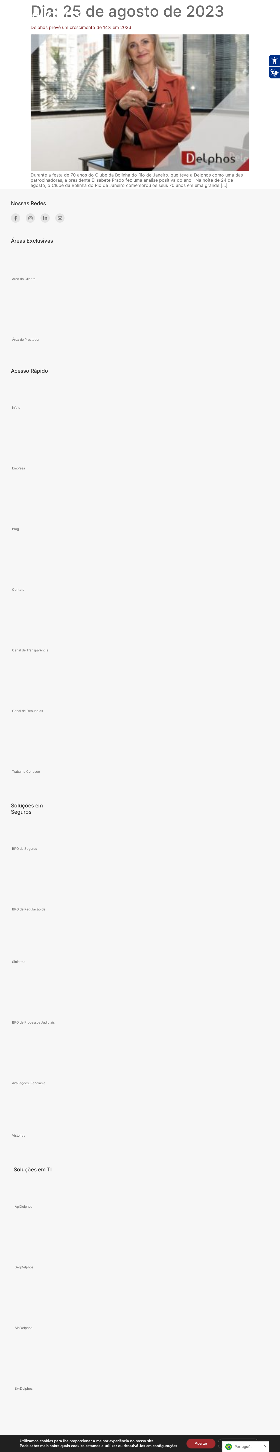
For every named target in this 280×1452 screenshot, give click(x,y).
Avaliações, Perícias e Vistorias (28, 1109)
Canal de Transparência (30, 650)
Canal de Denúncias (27, 711)
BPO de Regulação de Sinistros (28, 935)
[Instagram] (30, 218)
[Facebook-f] (15, 218)
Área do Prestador (25, 339)
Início (16, 407)
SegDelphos (24, 1267)
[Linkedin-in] (45, 218)
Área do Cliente (24, 279)
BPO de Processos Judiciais (33, 1022)
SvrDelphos (24, 1388)
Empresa (18, 468)
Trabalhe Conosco (26, 771)
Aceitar (201, 1443)
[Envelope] (60, 218)
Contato (18, 589)
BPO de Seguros (24, 848)
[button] (240, 13)
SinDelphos (23, 1328)
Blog (15, 529)
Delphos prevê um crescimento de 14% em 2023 (81, 27)
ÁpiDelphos (23, 1206)
